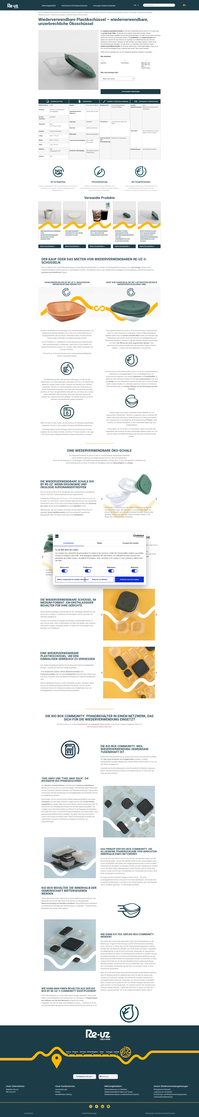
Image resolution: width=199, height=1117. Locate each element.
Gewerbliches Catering (63, 1094)
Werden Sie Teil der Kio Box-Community (145, 65)
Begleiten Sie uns (12, 1089)
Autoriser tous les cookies (129, 579)
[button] (102, 499)
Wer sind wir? (11, 1092)
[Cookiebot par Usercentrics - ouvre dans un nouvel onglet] (135, 536)
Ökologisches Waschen (162, 1089)
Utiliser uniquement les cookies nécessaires (70, 579)
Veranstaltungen (61, 1089)
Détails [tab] (99, 543)
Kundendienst (28, 1113)
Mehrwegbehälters (113, 1086)
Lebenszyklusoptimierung (163, 1097)
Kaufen (103, 63)
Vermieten (125, 63)
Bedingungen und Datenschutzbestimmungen (160, 1113)
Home (40, 12)
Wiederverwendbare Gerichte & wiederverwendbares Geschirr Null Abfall (110, 12)
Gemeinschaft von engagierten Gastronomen (93, 724)
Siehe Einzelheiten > (47, 246)
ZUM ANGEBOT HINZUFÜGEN (131, 91)
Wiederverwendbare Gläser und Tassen (118, 1092)
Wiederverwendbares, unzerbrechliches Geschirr (121, 1094)
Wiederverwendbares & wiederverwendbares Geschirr (63, 12)
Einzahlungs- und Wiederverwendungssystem (170, 1094)
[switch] (88, 571)
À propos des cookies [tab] (131, 543)
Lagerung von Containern (163, 1092)
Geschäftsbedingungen (89, 1113)
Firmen (57, 1092)
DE (135, 5)
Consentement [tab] (68, 543)
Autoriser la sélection (99, 579)
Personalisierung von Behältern (115, 1089)
